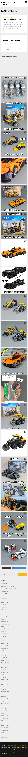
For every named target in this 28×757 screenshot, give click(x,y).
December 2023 (5, 621)
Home (4, 752)
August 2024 (4, 607)
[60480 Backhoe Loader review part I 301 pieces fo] (14, 225)
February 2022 (4, 626)
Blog (12, 752)
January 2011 (4, 713)
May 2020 (3, 636)
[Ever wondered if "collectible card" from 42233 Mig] (14, 388)
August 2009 (4, 732)
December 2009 (5, 727)
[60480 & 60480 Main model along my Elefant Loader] (14, 334)
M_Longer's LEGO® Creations (9, 3)
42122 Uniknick (4, 593)
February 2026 (4, 602)
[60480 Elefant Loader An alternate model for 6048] (14, 416)
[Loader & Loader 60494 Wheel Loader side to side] (14, 307)
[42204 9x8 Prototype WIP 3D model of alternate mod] (14, 252)
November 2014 (5, 694)
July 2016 (3, 674)
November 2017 (5, 667)
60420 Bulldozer (5, 591)
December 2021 (5, 629)
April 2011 (3, 708)
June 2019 (3, 653)
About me (18, 752)
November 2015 (5, 684)
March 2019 (4, 658)
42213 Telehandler (5, 584)
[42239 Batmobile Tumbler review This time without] (14, 470)
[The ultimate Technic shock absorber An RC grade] (14, 89)
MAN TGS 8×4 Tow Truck (12, 20)
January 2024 (4, 619)
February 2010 (4, 725)
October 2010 (4, 715)
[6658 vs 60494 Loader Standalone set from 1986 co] (14, 143)
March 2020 (4, 641)
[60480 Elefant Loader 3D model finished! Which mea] (14, 443)
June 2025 (3, 605)
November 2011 (5, 703)
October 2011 (4, 706)
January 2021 (4, 631)
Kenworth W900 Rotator (11, 40)
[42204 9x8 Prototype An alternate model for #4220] (14, 171)
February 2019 (4, 660)
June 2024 (3, 609)
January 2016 (4, 682)
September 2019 (5, 648)
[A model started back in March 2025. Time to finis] (14, 361)
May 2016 (3, 677)
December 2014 (5, 691)
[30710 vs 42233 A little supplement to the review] (14, 525)
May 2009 (3, 735)
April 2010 (3, 723)
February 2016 (4, 679)
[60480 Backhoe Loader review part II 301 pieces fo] (14, 116)
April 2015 (3, 689)
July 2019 (3, 650)
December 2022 (5, 624)
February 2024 (4, 617)
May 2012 (3, 701)
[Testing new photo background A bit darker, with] (14, 552)
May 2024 (3, 612)
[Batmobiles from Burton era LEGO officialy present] (14, 280)
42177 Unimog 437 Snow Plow (8, 588)
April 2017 (3, 670)
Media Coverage (6, 753)
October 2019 (4, 645)
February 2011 (4, 711)
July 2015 (3, 686)
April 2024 (3, 614)
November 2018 (5, 662)
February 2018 (4, 665)
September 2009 (5, 730)
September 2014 (5, 696)
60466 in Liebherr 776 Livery (8, 586)
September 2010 (5, 718)
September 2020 (5, 633)
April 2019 (3, 655)
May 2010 (3, 720)
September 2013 (5, 699)
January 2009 (4, 737)
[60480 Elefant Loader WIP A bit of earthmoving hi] (14, 497)
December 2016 (5, 672)
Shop (8, 752)
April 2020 (3, 638)
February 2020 (4, 643)
